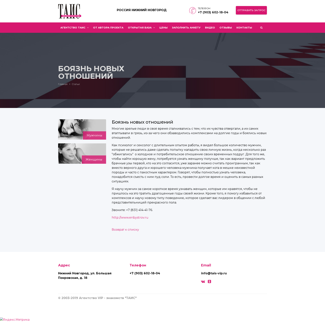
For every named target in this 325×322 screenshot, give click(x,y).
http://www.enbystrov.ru (130, 217)
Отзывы (225, 27)
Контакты (244, 27)
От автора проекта (108, 27)
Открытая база (140, 27)
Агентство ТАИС (73, 27)
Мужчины (94, 135)
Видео (210, 27)
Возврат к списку (125, 229)
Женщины (94, 159)
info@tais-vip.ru (214, 273)
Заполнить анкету (186, 27)
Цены (163, 27)
